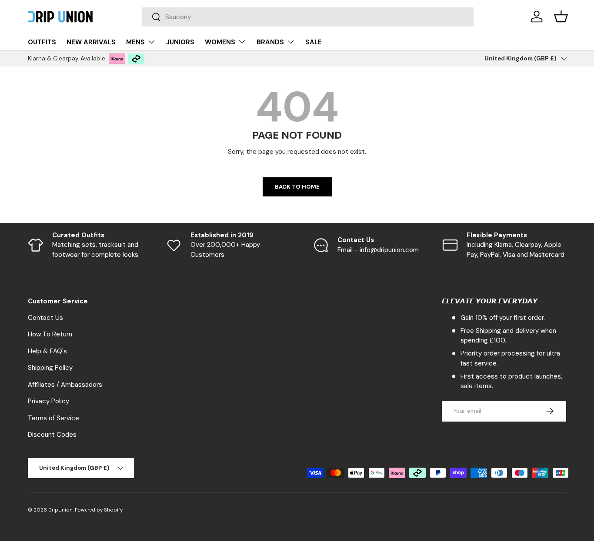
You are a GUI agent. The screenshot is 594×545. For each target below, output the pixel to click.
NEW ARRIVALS (91, 42)
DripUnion (60, 510)
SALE (313, 42)
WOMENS (220, 42)
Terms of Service (53, 418)
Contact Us (45, 317)
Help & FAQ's (47, 351)
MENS (135, 42)
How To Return (50, 334)
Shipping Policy (50, 367)
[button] (561, 16)
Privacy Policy (48, 401)
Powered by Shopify (99, 510)
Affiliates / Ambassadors (65, 384)
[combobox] (308, 17)
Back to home (297, 186)
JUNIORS (180, 42)
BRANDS (270, 42)
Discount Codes (52, 434)
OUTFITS (42, 42)
